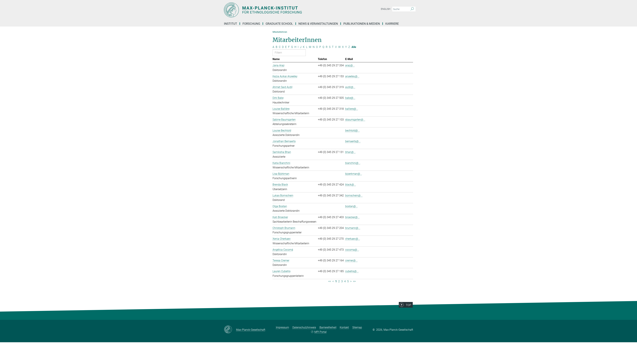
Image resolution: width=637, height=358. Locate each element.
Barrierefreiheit (327, 327)
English (385, 9)
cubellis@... (352, 271)
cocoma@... (352, 249)
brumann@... (352, 228)
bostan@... (351, 206)
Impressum (282, 327)
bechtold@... (352, 130)
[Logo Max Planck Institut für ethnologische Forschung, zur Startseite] (286, 9)
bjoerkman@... (353, 173)
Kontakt (344, 327)
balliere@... (351, 108)
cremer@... (351, 260)
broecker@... (352, 217)
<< (329, 281)
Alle (354, 47)
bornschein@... (354, 195)
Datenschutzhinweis (304, 327)
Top (408, 305)
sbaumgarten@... (355, 119)
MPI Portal (320, 331)
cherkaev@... (352, 238)
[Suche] (412, 9)
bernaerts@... (353, 141)
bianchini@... (352, 163)
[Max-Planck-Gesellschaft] (230, 330)
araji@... (350, 65)
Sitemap (357, 327)
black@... (350, 184)
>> (354, 281)
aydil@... (350, 87)
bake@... (350, 97)
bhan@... (350, 152)
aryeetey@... (352, 76)
